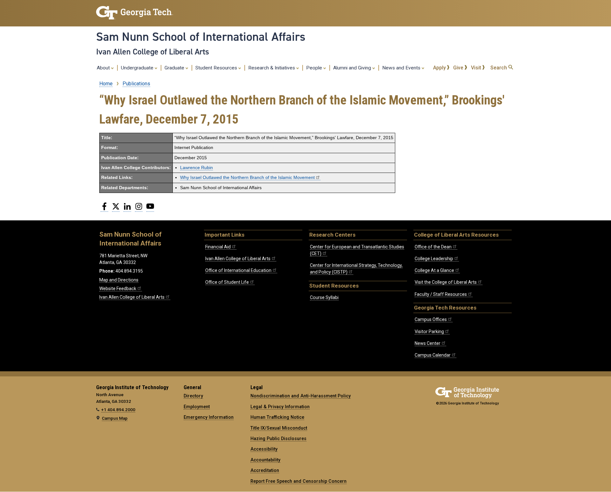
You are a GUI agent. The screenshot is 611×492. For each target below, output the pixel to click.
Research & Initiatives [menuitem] (272, 68)
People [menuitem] (314, 68)
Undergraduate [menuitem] (138, 68)
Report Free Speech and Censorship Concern (298, 481)
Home (106, 84)
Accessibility (263, 449)
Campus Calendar (433, 355)
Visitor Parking (429, 331)
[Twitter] (116, 209)
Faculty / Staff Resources (441, 294)
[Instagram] (139, 209)
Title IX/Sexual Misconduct (278, 428)
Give (459, 68)
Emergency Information (209, 417)
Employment (197, 406)
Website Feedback (117, 288)
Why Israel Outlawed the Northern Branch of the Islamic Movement (247, 177)
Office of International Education (238, 270)
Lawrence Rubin (196, 167)
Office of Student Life (227, 282)
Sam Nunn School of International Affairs (201, 37)
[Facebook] (104, 209)
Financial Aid (218, 246)
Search (499, 68)
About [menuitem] (104, 68)
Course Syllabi (324, 297)
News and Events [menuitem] (402, 68)
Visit (476, 68)
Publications (136, 84)
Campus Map (115, 418)
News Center (427, 343)
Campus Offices (431, 319)
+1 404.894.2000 (118, 409)
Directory (193, 395)
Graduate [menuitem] (175, 68)
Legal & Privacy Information (280, 406)
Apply (440, 68)
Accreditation (264, 470)
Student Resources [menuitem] (216, 68)
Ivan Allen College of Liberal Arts (152, 51)
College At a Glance (434, 270)
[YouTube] (150, 209)
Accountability (265, 459)
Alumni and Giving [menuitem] (352, 68)
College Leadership (434, 258)
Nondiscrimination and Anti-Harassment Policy (300, 395)
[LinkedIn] (127, 209)
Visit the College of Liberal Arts (446, 282)
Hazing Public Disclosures (278, 438)
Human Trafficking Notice (277, 417)
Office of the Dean (433, 246)
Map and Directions (118, 279)
